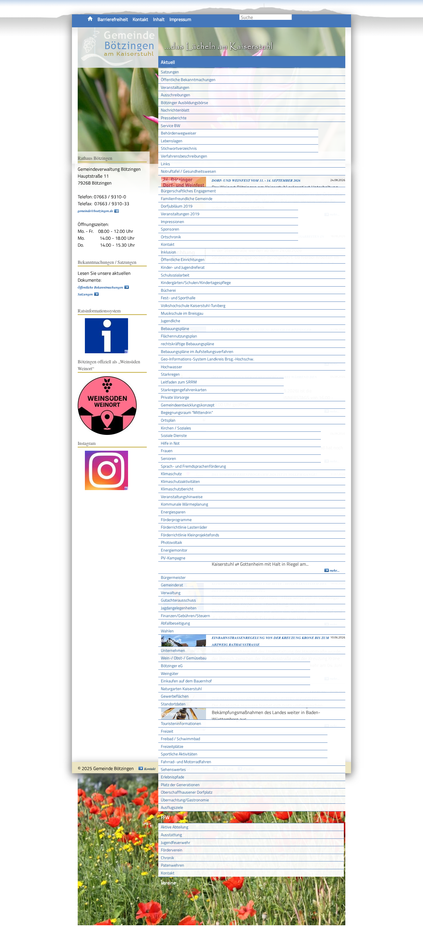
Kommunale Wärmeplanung (184, 504)
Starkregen (170, 374)
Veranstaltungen (175, 87)
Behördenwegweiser (178, 133)
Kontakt (140, 19)
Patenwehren (172, 865)
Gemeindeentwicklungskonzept (187, 405)
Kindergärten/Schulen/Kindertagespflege (196, 282)
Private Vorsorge (175, 397)
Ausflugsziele (172, 807)
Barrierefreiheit (113, 19)
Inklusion (168, 252)
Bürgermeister (173, 577)
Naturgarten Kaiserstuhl (181, 689)
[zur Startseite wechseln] (118, 64)
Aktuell (168, 62)
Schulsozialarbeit (175, 275)
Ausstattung (171, 835)
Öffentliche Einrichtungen (183, 259)
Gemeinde (170, 181)
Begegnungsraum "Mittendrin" (187, 412)
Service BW (170, 125)
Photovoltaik (171, 542)
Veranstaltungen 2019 (180, 214)
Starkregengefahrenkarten (184, 390)
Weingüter (169, 673)
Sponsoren (170, 229)
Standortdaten (173, 704)
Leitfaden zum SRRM (179, 382)
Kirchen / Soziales (176, 428)
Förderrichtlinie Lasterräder (184, 527)
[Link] (109, 352)
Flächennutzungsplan (179, 336)
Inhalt (159, 19)
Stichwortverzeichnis (179, 148)
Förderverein (171, 850)
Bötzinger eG (172, 666)
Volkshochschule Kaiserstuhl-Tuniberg (193, 305)
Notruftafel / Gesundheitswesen (188, 171)
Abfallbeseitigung (175, 623)
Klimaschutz (171, 474)
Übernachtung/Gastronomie (185, 800)
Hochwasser (171, 367)
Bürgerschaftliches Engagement (188, 191)
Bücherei (168, 290)
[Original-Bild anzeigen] (137, 352)
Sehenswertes (173, 769)
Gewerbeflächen (175, 696)
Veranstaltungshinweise (182, 497)
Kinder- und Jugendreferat (183, 267)
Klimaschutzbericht (177, 489)
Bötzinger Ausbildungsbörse (184, 102)
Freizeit (167, 731)
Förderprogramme (176, 520)
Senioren (168, 458)
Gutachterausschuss (178, 600)
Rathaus (169, 567)
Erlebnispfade (172, 777)
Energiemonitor (174, 550)
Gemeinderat (172, 585)
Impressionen (172, 221)
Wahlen (167, 631)
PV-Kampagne (173, 558)
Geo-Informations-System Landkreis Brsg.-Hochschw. (207, 359)
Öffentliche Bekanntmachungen (188, 79)
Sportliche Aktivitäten (179, 754)
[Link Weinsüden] (110, 433)
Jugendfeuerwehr (175, 842)
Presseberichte (173, 118)
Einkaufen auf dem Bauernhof (186, 681)
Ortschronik (171, 237)
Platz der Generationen (180, 785)
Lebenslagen (171, 141)
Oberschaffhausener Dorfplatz (186, 792)
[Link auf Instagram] (109, 488)
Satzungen (170, 72)
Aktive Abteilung (174, 827)
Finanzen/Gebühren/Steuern (185, 616)
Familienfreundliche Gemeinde (186, 198)
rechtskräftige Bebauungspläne (187, 344)
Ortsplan (168, 420)
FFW (165, 817)
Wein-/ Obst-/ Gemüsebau (183, 658)
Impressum (180, 19)
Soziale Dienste (174, 435)
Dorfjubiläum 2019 (177, 206)
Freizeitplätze (172, 746)
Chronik (167, 858)
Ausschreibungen (175, 95)
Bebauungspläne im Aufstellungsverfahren (197, 351)
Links (165, 164)
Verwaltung (170, 593)
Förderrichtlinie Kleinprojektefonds (190, 535)
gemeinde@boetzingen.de (95, 210)
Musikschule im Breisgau (182, 313)
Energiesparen (173, 512)
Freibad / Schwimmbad (180, 739)
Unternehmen (173, 650)
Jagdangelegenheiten (179, 608)
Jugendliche (170, 321)
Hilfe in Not (170, 443)
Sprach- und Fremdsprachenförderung (193, 466)
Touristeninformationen (181, 723)
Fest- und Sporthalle (178, 298)
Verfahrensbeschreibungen (184, 156)
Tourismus (171, 713)
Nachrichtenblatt (175, 110)
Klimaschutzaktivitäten (180, 481)
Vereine (168, 882)
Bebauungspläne (175, 328)
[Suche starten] (291, 17)
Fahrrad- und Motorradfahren (186, 762)
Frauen (167, 451)
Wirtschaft (171, 640)
